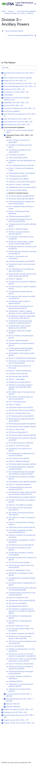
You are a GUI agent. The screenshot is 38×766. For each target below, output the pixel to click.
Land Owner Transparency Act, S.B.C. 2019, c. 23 (19, 108)
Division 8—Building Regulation (18, 340)
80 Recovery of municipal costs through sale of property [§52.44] (21, 362)
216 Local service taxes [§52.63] (19, 458)
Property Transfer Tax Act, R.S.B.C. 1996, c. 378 (19, 723)
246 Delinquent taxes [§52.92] (18, 606)
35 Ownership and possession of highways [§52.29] (22, 283)
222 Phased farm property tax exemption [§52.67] (22, 478)
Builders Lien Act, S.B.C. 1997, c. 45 (15, 80)
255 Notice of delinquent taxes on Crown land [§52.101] (22, 650)
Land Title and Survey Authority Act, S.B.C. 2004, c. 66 (20, 115)
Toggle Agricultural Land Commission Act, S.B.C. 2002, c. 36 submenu (2, 73)
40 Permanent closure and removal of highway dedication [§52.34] (21, 307)
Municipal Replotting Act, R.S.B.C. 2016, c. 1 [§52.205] (19, 700)
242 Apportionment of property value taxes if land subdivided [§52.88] (22, 589)
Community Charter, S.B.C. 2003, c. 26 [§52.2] (18, 13)
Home (3, 11)
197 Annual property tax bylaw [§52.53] (21, 416)
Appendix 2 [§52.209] (13, 706)
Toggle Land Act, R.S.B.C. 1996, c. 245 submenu (2, 105)
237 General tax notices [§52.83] (19, 562)
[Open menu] (35, 4)
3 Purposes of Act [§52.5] (17, 155)
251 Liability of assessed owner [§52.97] (21, 633)
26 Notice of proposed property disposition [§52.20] (19, 233)
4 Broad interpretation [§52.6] (18, 157)
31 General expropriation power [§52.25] (22, 261)
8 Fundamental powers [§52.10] (19, 179)
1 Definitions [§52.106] (15, 681)
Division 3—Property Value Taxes (19, 413)
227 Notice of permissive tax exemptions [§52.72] (22, 501)
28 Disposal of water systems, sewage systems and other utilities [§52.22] (21, 243)
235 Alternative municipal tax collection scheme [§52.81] (21, 554)
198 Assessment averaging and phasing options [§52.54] (21, 420)
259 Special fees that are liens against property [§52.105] (21, 672)
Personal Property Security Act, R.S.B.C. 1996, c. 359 (19, 716)
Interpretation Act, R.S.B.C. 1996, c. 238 (16, 102)
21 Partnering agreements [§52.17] (19, 216)
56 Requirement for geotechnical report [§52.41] (21, 344)
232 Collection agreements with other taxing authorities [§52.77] (21, 531)
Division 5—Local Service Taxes (19, 446)
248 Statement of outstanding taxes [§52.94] (20, 617)
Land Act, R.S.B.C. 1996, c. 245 (13, 105)
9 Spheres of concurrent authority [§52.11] (22, 181)
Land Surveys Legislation (12, 111)
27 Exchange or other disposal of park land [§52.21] (21, 238)
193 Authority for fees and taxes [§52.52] (22, 410)
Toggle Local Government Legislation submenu (2, 127)
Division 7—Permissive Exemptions (20, 484)
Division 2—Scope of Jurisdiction (19, 184)
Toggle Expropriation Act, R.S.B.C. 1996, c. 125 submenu (2, 92)
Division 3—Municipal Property (18, 229)
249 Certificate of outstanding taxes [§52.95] (20, 622)
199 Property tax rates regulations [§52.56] (22, 426)
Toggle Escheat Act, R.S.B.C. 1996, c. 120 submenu (2, 89)
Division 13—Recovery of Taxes (19, 626)
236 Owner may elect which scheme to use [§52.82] (22, 558)
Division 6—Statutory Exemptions (19, 461)
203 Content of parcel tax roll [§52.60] (21, 443)
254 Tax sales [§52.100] (16, 646)
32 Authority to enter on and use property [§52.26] (22, 265)
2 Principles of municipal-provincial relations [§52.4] (20, 151)
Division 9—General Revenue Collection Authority (21, 523)
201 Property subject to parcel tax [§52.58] (22, 435)
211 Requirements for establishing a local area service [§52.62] (21, 454)
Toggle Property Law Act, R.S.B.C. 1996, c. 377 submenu (2, 720)
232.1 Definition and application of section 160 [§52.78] (22, 541)
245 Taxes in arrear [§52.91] (18, 603)
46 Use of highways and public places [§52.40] (21, 337)
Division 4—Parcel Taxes (17, 429)
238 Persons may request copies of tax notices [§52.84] (21, 566)
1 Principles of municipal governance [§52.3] (20, 146)
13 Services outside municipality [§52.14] (20, 35)
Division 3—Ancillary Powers (18, 193)
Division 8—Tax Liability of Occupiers (20, 505)
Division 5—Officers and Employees (20, 371)
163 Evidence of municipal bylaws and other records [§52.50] (21, 398)
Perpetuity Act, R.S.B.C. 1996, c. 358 (15, 712)
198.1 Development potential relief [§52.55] (22, 424)
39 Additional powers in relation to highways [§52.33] (19, 302)
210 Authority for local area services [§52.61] (20, 449)
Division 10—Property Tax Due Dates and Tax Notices (22, 536)
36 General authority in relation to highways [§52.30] (22, 287)
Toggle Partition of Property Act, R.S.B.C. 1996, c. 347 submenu (2, 709)
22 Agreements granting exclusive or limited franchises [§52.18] (20, 220)
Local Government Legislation (26, 11)
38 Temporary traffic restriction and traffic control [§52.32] (22, 297)
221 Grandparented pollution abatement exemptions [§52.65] (21, 468)
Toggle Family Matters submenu (2, 95)
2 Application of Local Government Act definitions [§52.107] (21, 685)
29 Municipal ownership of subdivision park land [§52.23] (22, 247)
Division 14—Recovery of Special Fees (21, 664)
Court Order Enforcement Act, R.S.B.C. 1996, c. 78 (20, 83)
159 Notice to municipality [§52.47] (20, 382)
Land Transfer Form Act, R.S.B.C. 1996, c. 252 (18, 122)
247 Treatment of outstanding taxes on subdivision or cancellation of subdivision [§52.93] (22, 611)
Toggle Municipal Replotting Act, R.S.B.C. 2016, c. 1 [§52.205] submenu (4, 699)
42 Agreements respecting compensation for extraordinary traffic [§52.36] (22, 317)
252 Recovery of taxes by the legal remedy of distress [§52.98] (20, 637)
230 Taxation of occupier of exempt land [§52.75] (22, 518)
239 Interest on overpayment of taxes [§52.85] (21, 574)
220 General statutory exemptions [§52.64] (22, 464)
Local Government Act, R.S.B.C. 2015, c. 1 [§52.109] (19, 695)
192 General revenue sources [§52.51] (21, 407)
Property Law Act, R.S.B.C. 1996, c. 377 (16, 720)
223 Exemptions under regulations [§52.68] (22, 481)
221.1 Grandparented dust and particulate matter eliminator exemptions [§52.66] (22, 473)
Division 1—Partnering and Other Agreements (19, 212)
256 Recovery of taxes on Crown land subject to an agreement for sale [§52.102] (22, 655)
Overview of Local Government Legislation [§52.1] (20, 131)
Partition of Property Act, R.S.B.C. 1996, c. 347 (18, 709)
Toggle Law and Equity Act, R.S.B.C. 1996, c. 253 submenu (2, 124)
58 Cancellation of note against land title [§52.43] (21, 354)
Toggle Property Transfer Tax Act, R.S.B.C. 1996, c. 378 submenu (2, 723)
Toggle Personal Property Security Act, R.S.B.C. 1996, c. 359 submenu (2, 715)
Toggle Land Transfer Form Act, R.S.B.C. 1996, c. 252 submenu (2, 122)
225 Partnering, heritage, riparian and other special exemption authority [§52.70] (22, 493)
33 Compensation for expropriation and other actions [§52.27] (21, 270)
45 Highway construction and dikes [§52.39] (20, 332)
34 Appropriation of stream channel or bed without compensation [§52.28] (22, 275)
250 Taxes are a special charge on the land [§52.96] (21, 629)
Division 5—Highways (15, 279)
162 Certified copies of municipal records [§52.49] (22, 393)
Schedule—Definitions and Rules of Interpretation (20, 677)
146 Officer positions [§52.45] (18, 373)
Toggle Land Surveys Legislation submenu (2, 111)
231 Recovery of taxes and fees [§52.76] (22, 527)
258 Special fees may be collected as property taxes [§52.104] (21, 667)
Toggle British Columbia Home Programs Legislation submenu (2, 78)
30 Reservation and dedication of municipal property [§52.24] (22, 252)
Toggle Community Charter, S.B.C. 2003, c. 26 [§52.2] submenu (4, 135)
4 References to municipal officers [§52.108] (20, 690)
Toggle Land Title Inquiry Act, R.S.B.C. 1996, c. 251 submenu (2, 119)
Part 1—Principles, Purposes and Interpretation (19, 141)
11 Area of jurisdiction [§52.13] (14, 31)
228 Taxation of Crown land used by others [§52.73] (20, 509)
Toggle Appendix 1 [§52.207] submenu (4, 704)
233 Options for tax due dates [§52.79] (21, 545)
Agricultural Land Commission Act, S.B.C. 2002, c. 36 (19, 74)
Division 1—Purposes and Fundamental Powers (21, 169)
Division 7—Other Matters (17, 379)
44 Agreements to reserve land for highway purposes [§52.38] (20, 327)
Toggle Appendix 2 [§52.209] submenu (4, 707)
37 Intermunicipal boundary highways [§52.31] (20, 292)
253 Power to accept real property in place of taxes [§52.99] (22, 642)
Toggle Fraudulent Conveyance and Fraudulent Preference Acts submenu (2, 98)
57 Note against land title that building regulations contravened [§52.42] (21, 349)
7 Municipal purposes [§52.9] (18, 176)
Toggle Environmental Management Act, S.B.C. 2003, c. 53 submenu (2, 86)
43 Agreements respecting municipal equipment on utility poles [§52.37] (20, 322)
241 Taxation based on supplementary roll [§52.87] (22, 584)
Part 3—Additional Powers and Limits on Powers (21, 207)
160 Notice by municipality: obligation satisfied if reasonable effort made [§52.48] (20, 387)
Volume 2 (11, 11)
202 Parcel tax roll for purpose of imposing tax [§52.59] (22, 439)
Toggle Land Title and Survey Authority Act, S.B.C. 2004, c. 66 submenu (2, 114)
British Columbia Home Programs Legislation (18, 78)
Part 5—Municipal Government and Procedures (20, 367)
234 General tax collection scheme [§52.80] (20, 549)
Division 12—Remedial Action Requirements (22, 358)
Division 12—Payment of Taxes (18, 597)
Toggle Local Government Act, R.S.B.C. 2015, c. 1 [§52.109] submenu (4, 694)
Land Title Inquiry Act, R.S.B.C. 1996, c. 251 (17, 119)
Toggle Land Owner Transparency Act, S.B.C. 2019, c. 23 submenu (2, 108)
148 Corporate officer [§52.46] (18, 376)
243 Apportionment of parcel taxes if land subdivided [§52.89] (22, 594)
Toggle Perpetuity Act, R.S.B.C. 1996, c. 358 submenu (2, 712)
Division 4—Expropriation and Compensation (18, 257)
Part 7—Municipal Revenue (17, 402)
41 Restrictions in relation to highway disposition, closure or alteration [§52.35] (22, 312)
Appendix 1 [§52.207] (13, 704)
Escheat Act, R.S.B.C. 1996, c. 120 (14, 89)
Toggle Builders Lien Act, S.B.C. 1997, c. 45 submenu (2, 81)
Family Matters (8, 95)
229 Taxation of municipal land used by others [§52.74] (21, 514)
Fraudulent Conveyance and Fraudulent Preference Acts (16, 99)
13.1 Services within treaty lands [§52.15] (21, 199)
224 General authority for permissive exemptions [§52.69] (20, 488)
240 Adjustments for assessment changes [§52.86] (22, 579)
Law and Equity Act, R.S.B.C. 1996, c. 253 (17, 124)
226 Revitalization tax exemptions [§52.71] (22, 497)
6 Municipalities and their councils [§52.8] (22, 173)
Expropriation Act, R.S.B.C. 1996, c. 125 (16, 92)
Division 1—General (15, 404)
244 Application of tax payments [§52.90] (22, 600)
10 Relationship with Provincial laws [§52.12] (22, 187)
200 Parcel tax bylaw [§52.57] (18, 432)
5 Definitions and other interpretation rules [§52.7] (22, 161)
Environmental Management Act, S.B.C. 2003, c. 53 (20, 86)
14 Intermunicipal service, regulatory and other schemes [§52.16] (21, 202)
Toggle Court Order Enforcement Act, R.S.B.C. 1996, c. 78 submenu (2, 83)
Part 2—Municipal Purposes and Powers (21, 165)
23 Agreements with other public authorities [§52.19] (22, 225)
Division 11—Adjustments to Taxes (19, 570)
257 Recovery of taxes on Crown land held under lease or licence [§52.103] (22, 660)
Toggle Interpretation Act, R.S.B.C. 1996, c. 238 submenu (2, 103)
